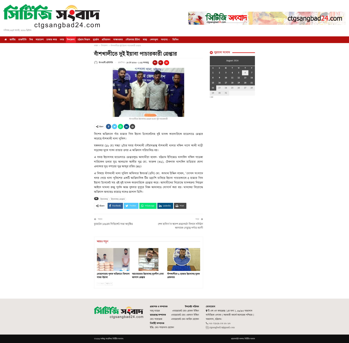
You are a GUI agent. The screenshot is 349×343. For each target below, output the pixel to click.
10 (226, 77)
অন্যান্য (164, 39)
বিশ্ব (31, 39)
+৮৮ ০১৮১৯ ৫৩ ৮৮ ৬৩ (219, 323)
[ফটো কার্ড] (166, 62)
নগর (62, 39)
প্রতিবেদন (106, 39)
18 (232, 82)
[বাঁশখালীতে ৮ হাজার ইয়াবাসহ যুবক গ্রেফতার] (183, 259)
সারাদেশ (40, 39)
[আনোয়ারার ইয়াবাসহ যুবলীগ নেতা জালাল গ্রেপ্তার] (148, 259)
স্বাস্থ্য (145, 39)
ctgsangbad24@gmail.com (222, 327)
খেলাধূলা (154, 39)
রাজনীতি (22, 39)
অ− (161, 62)
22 (213, 87)
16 (219, 82)
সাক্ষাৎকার (118, 39)
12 (239, 77)
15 (213, 82)
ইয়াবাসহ (104, 199)
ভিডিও (175, 39)
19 (239, 82)
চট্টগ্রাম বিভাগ (84, 39)
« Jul (211, 97)
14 (252, 77)
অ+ (155, 62)
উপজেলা (71, 39)
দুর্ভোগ (96, 39)
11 (232, 77)
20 (245, 82)
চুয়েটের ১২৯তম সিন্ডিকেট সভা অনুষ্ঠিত (113, 224)
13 (245, 77)
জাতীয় (13, 39)
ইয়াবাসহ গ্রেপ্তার (118, 199)
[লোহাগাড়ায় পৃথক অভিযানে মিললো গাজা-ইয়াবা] (113, 259)
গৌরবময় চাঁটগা (133, 39)
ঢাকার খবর (51, 39)
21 (252, 82)
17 (226, 82)
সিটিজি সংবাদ (250, 338)
